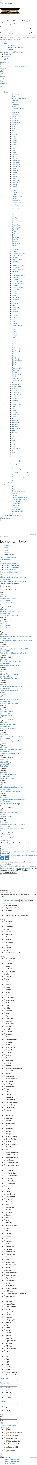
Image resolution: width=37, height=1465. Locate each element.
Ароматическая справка (11, 901)
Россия (8, 947)
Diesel (14, 199)
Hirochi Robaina (17, 255)
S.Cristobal (15, 384)
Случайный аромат (26, 901)
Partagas (14, 336)
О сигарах (3, 855)
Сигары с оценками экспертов (21, 475)
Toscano (14, 412)
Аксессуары (8, 485)
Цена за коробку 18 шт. (9, 589)
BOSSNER (15, 140)
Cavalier (14, 168)
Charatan (15, 170)
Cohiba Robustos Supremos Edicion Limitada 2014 (16, 640)
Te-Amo (14, 406)
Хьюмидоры (16, 509)
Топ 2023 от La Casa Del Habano (22, 473)
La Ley (14, 291)
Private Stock (16, 352)
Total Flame (15, 414)
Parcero (14, 334)
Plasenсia (15, 346)
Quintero (14, 362)
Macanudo (15, 303)
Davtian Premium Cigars (13, 1068)
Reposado (15, 372)
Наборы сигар (16, 467)
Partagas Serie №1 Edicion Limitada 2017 (13, 653)
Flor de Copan (16, 227)
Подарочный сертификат (12, 515)
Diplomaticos (16, 201)
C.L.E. (14, 148)
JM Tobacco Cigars (18, 265)
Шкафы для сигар (17, 511)
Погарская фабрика (18, 461)
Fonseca (14, 231)
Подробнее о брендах (15, 463)
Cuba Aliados (16, 181)
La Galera (15, 285)
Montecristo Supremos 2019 (9, 703)
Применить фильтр (10, 872)
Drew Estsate (9, 1087)
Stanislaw (15, 400)
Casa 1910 (15, 162)
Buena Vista (15, 144)
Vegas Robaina (16, 422)
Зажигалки (15, 493)
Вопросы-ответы (31, 855)
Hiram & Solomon (11, 1136)
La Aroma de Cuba (11, 1163)
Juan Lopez (15, 271)
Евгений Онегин (17, 457)
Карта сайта (25, 851)
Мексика (14, 102)
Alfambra (14, 116)
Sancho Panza (16, 392)
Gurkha (14, 245)
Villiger (14, 430)
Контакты (3, 41)
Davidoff (14, 193)
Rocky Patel (15, 378)
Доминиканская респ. (19, 98)
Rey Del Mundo (17, 374)
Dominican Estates (17, 203)
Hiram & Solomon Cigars (19, 253)
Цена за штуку (6, 586)
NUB (13, 318)
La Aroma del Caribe (18, 275)
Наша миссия (17, 851)
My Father (15, 312)
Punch (14, 354)
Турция (8, 945)
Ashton (14, 124)
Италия (8, 937)
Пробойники (16, 503)
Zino (13, 447)
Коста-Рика (9, 926)
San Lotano (15, 390)
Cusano (14, 187)
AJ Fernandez (10, 958)
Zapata (14, 445)
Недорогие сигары (18, 471)
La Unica (14, 293)
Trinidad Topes (4, 766)
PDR (13, 338)
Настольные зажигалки (19, 497)
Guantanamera (16, 243)
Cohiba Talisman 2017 (7, 603)
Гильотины (15, 489)
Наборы (14, 495)
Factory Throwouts (18, 225)
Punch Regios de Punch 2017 (9, 678)
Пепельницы (16, 501)
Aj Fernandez (16, 112)
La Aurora (15, 277)
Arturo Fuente (16, 122)
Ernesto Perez (16, 221)
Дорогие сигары (17, 469)
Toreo (13, 408)
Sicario (14, 396)
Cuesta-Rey (15, 183)
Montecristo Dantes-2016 (8, 728)
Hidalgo (14, 251)
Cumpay (14, 185)
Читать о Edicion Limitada (8, 557)
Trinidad (14, 416)
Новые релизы (21, 855)
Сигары (6, 92)
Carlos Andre (16, 160)
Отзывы (31, 851)
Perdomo (15, 342)
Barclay (8, 987)
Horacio (14, 257)
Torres (14, 410)
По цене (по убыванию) (11, 567)
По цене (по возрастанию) (12, 565)
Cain (13, 150)
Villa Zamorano (16, 428)
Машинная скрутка (12, 1408)
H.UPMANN (9, 1131)
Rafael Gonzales (11, 1273)
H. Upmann (15, 249)
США (7, 950)
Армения (8, 921)
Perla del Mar (16, 344)
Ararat (14, 118)
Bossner (8, 995)
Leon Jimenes (16, 297)
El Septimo (15, 219)
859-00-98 (6, 841)
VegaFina (15, 420)
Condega (15, 177)
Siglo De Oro (16, 398)
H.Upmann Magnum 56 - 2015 (9, 665)
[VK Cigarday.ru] (7, 860)
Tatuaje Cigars (16, 404)
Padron (14, 330)
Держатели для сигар (19, 491)
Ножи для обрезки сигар (20, 499)
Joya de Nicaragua (18, 269)
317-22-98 (6, 66)
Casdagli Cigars (17, 166)
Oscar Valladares (17, 326)
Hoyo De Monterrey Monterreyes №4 (11, 804)
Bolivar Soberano (5, 628)
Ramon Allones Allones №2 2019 (10, 691)
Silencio (8, 1314)
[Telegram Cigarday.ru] (2, 860)
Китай (14, 106)
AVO (13, 130)
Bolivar (14, 138)
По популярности (9, 569)
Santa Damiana (17, 394)
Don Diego (15, 205)
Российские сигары (18, 108)
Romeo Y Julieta (17, 380)
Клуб (20, 52)
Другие (14, 453)
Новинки (14, 479)
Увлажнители (16, 505)
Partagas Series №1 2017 (8, 816)
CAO (13, 156)
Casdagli (8, 1026)
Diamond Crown (17, 197)
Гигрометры (16, 487)
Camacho (15, 154)
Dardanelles (15, 191)
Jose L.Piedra (16, 267)
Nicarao (14, 316)
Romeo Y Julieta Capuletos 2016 (10, 741)
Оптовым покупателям (15, 47)
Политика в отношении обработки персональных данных (18, 866)
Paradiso (14, 332)
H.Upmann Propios (6, 716)
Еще (5, 43)
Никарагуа (15, 104)
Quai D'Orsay (16, 358)
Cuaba (14, 179)
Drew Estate (15, 209)
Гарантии (11, 49)
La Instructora (16, 289)
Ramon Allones (16, 370)
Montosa (14, 310)
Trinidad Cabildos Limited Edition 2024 (12, 829)
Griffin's (14, 241)
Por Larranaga (16, 348)
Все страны (15, 94)
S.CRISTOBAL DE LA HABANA (15, 1294)
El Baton (14, 215)
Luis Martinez (16, 299)
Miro (13, 305)
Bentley (14, 136)
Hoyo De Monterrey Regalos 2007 (10, 791)
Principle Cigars (17, 350)
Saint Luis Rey (16, 386)
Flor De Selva (16, 229)
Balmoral (14, 134)
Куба (13, 96)
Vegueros (15, 424)
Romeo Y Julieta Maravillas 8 (9, 615)
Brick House (15, 142)
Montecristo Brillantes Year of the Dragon (13, 581)
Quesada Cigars (17, 360)
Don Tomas (15, 207)
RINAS (14, 376)
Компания (11, 45)
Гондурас (15, 100)
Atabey (14, 128)
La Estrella (15, 279)
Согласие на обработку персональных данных (15, 868)
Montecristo (15, 308)
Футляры (15, 507)
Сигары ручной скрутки (19, 477)
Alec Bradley (16, 114)
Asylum (14, 126)
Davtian (14, 195)
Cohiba (14, 175)
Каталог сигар (9, 52)
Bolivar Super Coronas (7, 779)
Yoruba (14, 441)
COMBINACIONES (11, 1039)
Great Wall (15, 239)
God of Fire (15, 237)
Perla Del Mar (9, 1246)
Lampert (14, 295)
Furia (13, 233)
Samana (14, 388)
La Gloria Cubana (17, 287)
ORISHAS (15, 324)
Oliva (13, 322)
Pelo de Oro (15, 340)
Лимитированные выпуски (20, 481)
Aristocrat (15, 120)
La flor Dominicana (18, 283)
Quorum (14, 364)
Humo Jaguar (16, 261)
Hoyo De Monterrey (18, 259)
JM (6, 1149)
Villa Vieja (15, 426)
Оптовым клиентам (6, 851)
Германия (8, 932)
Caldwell (14, 152)
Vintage (14, 432)
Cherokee (15, 172)
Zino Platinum (16, 449)
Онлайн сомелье (13, 483)
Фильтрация (6, 518)
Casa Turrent (16, 164)
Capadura (15, 158)
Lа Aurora (8, 1199)
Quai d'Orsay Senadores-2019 (9, 753)
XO (13, 436)
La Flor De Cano (17, 281)
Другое (14, 513)
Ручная (7, 1410)
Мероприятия (11, 855)
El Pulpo (14, 217)
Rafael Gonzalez (17, 368)
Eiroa (13, 213)
